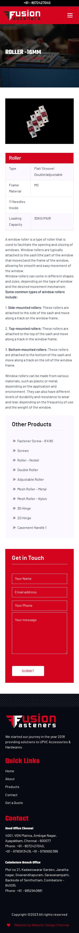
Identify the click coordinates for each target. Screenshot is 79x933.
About (10, 779)
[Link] (22, 15)
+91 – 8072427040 (30, 846)
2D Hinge (24, 518)
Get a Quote (14, 803)
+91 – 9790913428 (18, 851)
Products (12, 787)
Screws (23, 451)
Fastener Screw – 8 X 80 (35, 441)
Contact (11, 795)
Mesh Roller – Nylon (32, 499)
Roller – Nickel (28, 460)
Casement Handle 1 (32, 527)
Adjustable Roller (30, 479)
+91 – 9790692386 (45, 851)
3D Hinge (24, 508)
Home (9, 771)
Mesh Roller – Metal (32, 489)
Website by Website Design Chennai (41, 925)
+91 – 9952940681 (29, 891)
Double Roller (27, 470)
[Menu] (70, 15)
